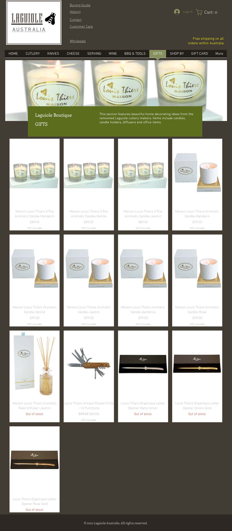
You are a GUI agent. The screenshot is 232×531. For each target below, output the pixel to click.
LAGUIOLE (27, 18)
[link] (208, 12)
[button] (176, 55)
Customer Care (81, 27)
